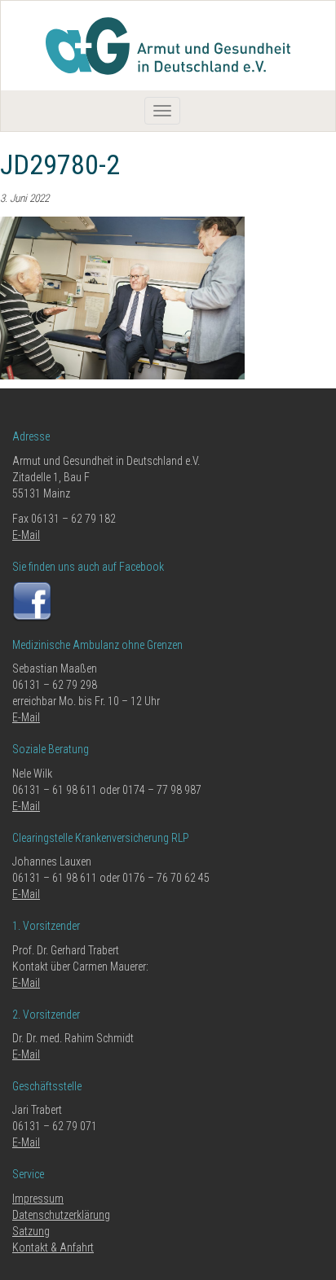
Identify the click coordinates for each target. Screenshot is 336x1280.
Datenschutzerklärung (61, 1214)
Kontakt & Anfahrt (53, 1247)
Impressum (38, 1198)
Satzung (31, 1231)
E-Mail (26, 534)
